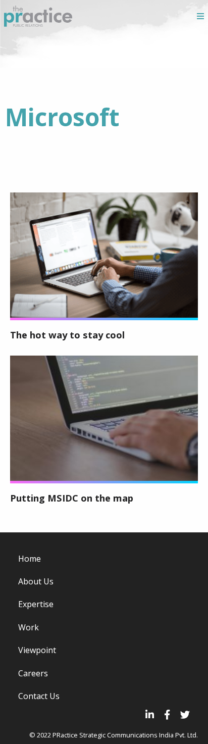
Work (28, 627)
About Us (36, 581)
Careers (33, 673)
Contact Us (39, 696)
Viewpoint (37, 650)
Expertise (36, 604)
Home (29, 558)
